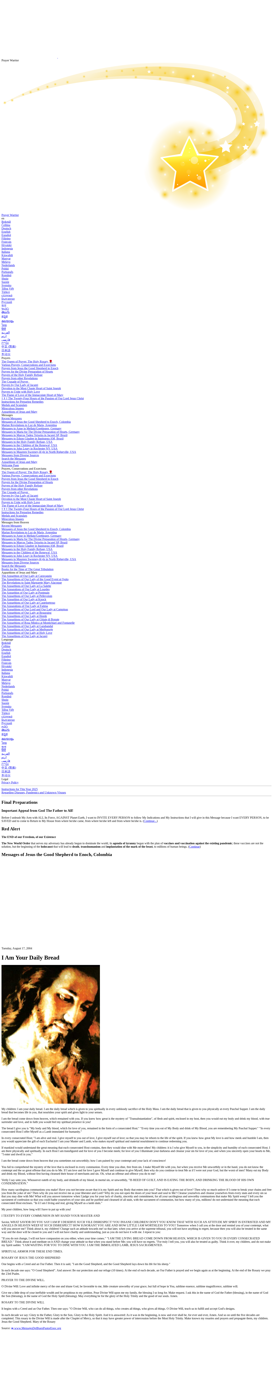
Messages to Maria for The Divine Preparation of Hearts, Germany (40, 431)
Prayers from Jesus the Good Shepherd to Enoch (29, 368)
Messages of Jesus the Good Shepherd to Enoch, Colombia (36, 421)
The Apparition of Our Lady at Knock (23, 599)
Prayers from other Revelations (19, 378)
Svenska (6, 285)
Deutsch (6, 228)
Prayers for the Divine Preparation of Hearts (27, 371)
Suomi (5, 282)
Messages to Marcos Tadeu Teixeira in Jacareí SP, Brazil (34, 435)
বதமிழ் (5, 308)
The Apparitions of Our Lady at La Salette (26, 586)
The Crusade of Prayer (15, 381)
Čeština (5, 225)
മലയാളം (7, 321)
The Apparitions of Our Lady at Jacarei (24, 636)
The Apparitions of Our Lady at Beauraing (26, 612)
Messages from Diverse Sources (20, 455)
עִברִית (5, 343)
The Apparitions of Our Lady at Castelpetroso (28, 602)
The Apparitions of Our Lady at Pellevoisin (26, 596)
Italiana (5, 251)
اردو (3, 336)
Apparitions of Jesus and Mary (19, 411)
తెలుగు (5, 312)
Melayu (5, 261)
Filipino (6, 238)
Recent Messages (11, 418)
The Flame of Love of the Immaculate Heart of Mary (32, 395)
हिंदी (3, 329)
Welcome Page (10, 465)
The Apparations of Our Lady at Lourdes (25, 589)
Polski (5, 268)
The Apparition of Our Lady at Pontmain (25, 592)
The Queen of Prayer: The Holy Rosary (27, 361)
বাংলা (3, 305)
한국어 (5, 354)
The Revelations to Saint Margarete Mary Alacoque (31, 582)
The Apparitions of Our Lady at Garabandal (27, 626)
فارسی (5, 339)
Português (7, 271)
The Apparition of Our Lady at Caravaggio (26, 575)
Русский (6, 302)
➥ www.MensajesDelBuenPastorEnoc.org (36, 1328)
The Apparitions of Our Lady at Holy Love (26, 632)
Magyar (6, 258)
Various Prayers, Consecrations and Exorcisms (28, 364)
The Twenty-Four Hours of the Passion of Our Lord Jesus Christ (42, 398)
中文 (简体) (8, 346)
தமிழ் (4, 726)
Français (6, 241)
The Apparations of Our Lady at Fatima (24, 606)
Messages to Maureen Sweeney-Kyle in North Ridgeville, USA (38, 451)
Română (6, 275)
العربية (5, 332)
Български (8, 298)
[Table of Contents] (29, 916)
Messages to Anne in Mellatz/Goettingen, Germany (31, 428)
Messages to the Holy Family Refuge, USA (27, 441)
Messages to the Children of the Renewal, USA (29, 445)
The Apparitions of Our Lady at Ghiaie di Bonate (30, 619)
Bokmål (6, 221)
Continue (194, 846)
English (5, 231)
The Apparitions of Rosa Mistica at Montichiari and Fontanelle (38, 622)
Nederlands (8, 265)
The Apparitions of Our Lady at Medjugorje (27, 629)
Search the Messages (13, 458)
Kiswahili (7, 255)
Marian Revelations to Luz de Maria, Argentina (29, 425)
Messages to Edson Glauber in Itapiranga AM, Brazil (32, 438)
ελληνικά (6, 295)
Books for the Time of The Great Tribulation (27, 569)
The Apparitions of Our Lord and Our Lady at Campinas (34, 609)
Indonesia (7, 248)
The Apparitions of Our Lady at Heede (24, 616)
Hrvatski (6, 245)
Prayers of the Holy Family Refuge (22, 374)
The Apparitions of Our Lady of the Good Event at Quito (35, 579)
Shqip (4, 278)
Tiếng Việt (7, 288)
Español (6, 235)
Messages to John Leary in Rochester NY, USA (29, 448)
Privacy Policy (10, 782)
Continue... (150, 821)
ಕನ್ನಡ (4, 316)
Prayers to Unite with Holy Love (20, 391)
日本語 (5, 350)
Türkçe (5, 292)
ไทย (4, 325)
